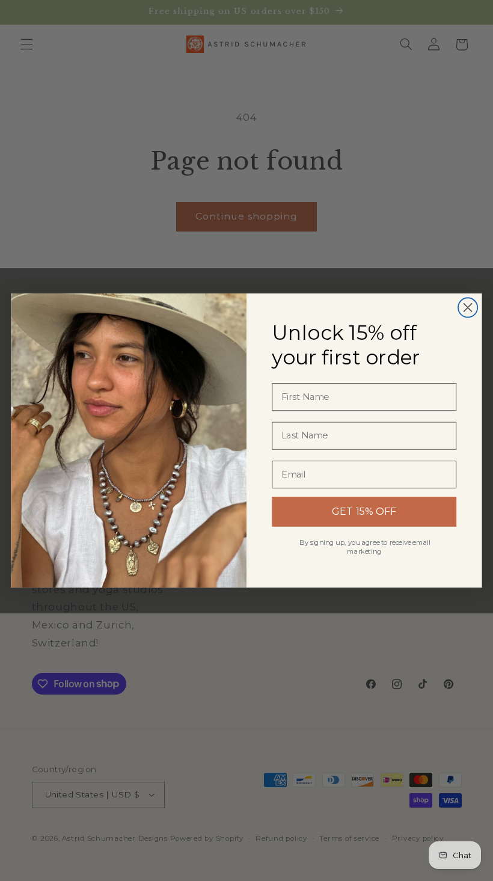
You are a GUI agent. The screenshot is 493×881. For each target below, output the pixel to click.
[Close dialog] (467, 307)
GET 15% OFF (364, 511)
